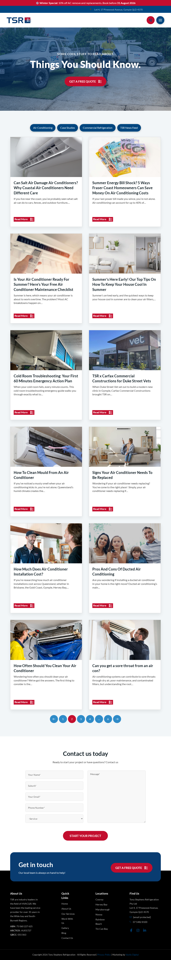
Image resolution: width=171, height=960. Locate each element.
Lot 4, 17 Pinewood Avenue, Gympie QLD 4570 (118, 9)
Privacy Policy (104, 954)
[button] (160, 20)
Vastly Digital (132, 954)
